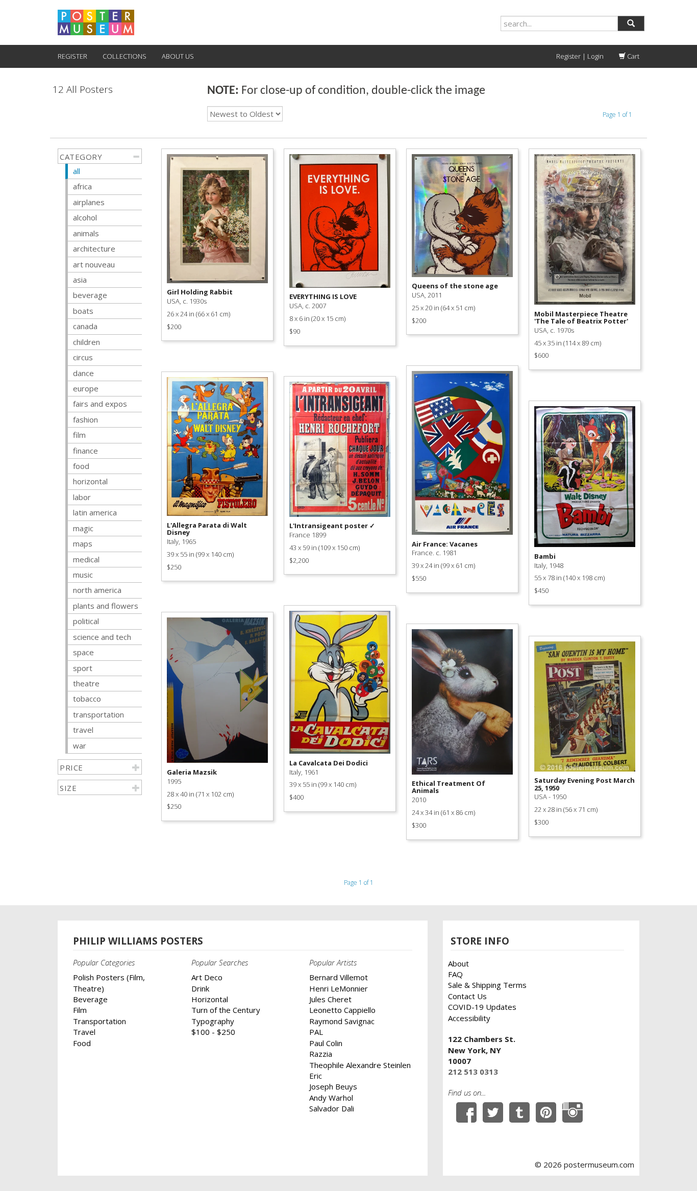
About (458, 963)
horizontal (90, 481)
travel (83, 730)
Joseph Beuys (333, 1086)
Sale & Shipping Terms (487, 985)
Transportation (99, 1021)
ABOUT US (178, 56)
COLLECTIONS (124, 56)
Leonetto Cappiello (342, 1010)
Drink (200, 988)
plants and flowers (105, 606)
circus (83, 357)
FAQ (455, 974)
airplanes (89, 202)
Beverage (90, 999)
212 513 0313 (473, 1071)
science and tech (102, 637)
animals (86, 233)
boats (83, 311)
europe (85, 388)
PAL (316, 1032)
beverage (90, 295)
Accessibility (469, 1018)
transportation (98, 714)
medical (86, 559)
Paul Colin (325, 1043)
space (83, 652)
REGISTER (72, 56)
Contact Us (467, 996)
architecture (94, 248)
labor (82, 497)
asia (80, 280)
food (81, 466)
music (83, 574)
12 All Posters (83, 89)
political (86, 621)
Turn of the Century (225, 1010)
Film (80, 1010)
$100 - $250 (213, 1032)
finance (85, 450)
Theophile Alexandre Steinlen (360, 1065)
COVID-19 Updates (482, 1007)
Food (82, 1043)
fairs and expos (100, 404)
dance (83, 373)
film (79, 435)
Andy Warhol (331, 1098)
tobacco (87, 698)
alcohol (85, 217)
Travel (84, 1032)
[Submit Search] (630, 23)
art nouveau (94, 264)
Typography (212, 1021)
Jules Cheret (330, 999)
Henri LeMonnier (338, 988)
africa (82, 186)
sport (82, 668)
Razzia (320, 1054)
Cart (632, 56)
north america (97, 590)
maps (82, 543)
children (86, 342)
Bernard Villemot (338, 977)
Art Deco (206, 977)
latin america (95, 512)
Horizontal (209, 999)
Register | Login (580, 56)
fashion (85, 419)
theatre (86, 683)
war (79, 745)
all (76, 171)
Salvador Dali (331, 1108)
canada (85, 326)
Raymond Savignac (342, 1021)
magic (83, 528)
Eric (315, 1076)
